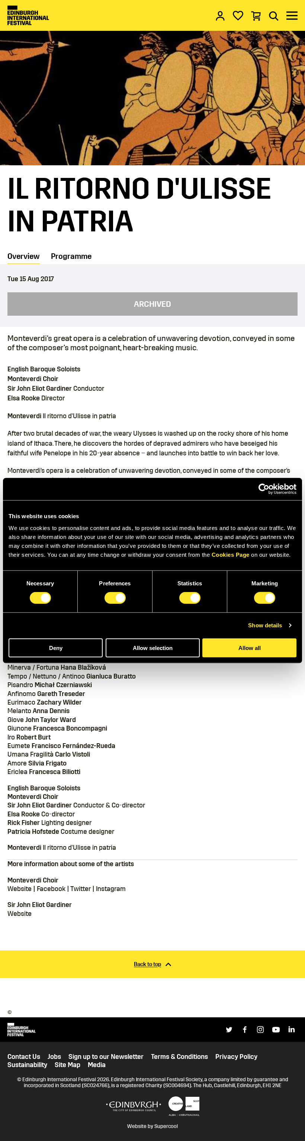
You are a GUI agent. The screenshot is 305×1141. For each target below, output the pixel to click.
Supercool (166, 1126)
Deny (55, 647)
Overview (23, 256)
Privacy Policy (236, 1057)
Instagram (111, 889)
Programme (71, 256)
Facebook (51, 889)
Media (97, 1065)
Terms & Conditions (179, 1057)
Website (19, 889)
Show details (265, 625)
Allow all (249, 647)
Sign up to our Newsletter (106, 1057)
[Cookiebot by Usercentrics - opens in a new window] (263, 489)
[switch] (115, 598)
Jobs (54, 1057)
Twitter (80, 889)
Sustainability (27, 1065)
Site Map (67, 1065)
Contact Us (23, 1057)
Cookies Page (231, 554)
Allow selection (153, 647)
